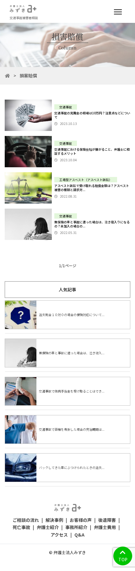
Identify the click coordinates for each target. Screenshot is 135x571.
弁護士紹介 (48, 527)
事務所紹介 (76, 527)
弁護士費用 (105, 527)
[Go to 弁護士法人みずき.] (7, 75)
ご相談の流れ (26, 520)
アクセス (59, 535)
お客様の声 (81, 520)
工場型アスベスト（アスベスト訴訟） (85, 179)
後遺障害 (107, 520)
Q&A (79, 535)
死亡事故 (21, 527)
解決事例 (54, 520)
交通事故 (65, 107)
